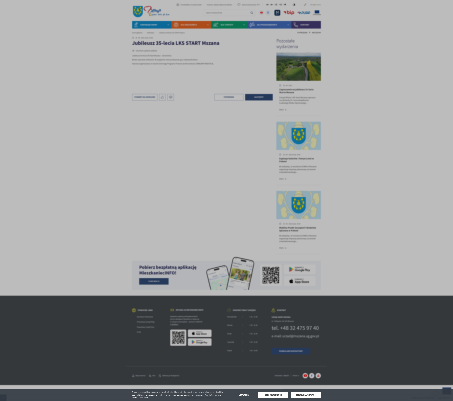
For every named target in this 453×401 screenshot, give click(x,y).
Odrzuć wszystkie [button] (273, 395)
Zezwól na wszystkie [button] (306, 395)
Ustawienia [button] (244, 395)
